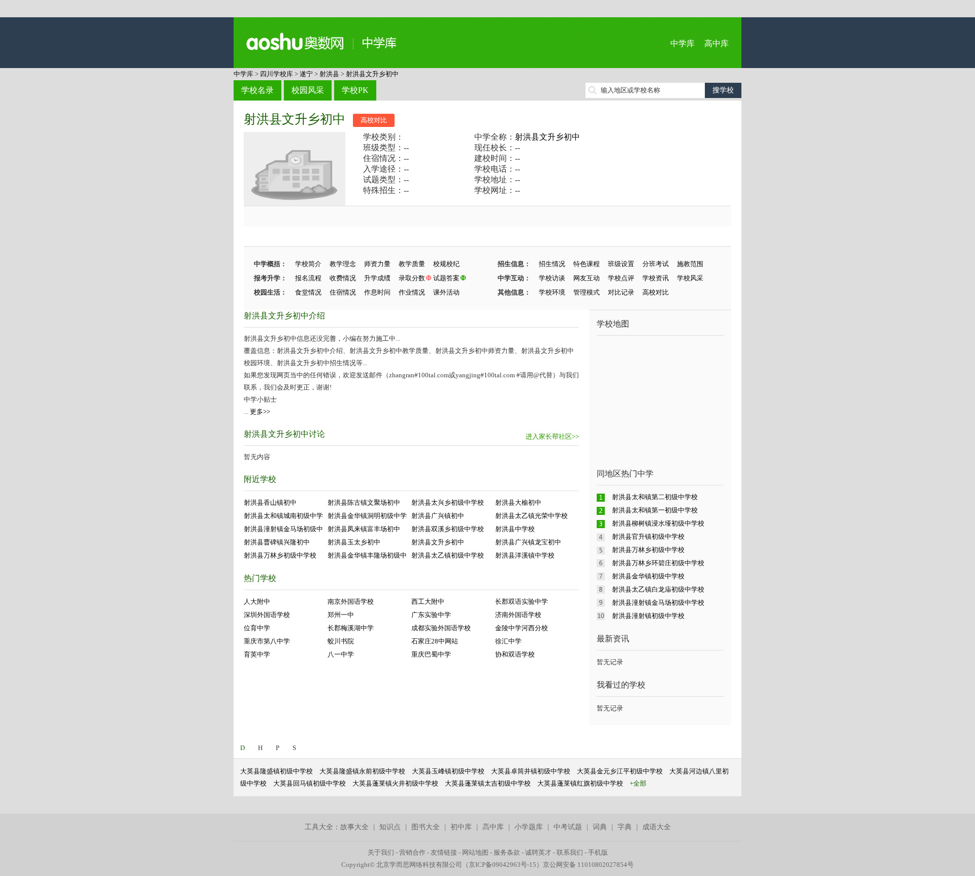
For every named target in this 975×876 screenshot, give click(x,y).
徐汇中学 (508, 641)
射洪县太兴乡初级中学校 (447, 502)
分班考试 (655, 264)
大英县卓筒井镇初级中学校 (530, 771)
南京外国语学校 (351, 601)
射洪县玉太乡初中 (354, 542)
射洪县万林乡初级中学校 (280, 555)
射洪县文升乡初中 (372, 74)
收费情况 (343, 278)
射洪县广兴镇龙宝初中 (528, 542)
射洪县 (329, 74)
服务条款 (507, 852)
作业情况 (412, 292)
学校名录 (257, 90)
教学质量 (412, 264)
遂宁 (306, 74)
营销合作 (412, 852)
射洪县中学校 (515, 529)
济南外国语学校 (518, 615)
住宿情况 (343, 292)
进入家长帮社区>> (552, 436)
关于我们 (381, 852)
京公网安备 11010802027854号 (588, 864)
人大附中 (257, 601)
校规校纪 (446, 264)
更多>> (260, 411)
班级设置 (621, 264)
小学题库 (528, 827)
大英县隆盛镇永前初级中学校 (362, 771)
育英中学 (257, 654)
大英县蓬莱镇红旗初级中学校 (580, 783)
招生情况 (552, 264)
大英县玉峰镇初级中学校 (448, 771)
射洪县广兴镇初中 (437, 516)
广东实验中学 (431, 615)
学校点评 (621, 278)
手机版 (598, 852)
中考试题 (568, 827)
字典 (625, 827)
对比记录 (621, 292)
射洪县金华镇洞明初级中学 (367, 516)
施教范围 (690, 264)
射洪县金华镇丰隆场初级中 (367, 555)
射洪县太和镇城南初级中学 (283, 516)
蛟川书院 (341, 641)
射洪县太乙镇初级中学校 (447, 555)
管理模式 (586, 292)
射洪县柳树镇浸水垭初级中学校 (658, 523)
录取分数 (412, 278)
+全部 (638, 783)
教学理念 (343, 264)
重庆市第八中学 (267, 641)
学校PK (355, 90)
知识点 (390, 827)
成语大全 (656, 827)
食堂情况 (308, 292)
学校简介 (308, 264)
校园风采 (307, 90)
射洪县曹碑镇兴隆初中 (277, 542)
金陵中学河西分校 (521, 628)
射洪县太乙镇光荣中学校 (531, 516)
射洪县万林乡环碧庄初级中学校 (658, 563)
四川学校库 (276, 74)
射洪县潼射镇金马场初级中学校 (658, 602)
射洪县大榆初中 (518, 502)
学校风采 (690, 278)
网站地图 (475, 852)
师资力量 (377, 264)
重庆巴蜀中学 (431, 654)
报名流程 (308, 278)
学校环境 (552, 292)
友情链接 (444, 852)
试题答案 (446, 278)
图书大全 (425, 827)
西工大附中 (427, 601)
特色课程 (586, 264)
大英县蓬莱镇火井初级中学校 (395, 783)
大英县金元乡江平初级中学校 (620, 771)
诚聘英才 (538, 852)
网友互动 (586, 278)
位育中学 (257, 628)
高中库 (716, 43)
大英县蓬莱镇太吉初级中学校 (488, 783)
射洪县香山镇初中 (270, 502)
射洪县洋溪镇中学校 (525, 555)
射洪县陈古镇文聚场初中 (364, 502)
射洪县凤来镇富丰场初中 (364, 529)
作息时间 (377, 292)
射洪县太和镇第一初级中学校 (655, 510)
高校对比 (374, 120)
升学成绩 (377, 278)
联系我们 (570, 852)
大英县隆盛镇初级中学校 (276, 771)
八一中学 (341, 654)
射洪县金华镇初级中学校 (648, 576)
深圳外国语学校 (267, 615)
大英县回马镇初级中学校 (309, 783)
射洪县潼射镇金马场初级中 (283, 529)
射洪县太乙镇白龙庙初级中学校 (658, 589)
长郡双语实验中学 (521, 601)
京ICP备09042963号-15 (502, 864)
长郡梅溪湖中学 (351, 628)
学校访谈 (552, 278)
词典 (600, 827)
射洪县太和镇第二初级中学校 (655, 497)
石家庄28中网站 (434, 641)
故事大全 (354, 827)
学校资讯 (655, 278)
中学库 (682, 43)
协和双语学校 (515, 654)
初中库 (461, 827)
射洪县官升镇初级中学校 (648, 536)
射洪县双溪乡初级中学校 (447, 529)
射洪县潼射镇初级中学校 (648, 616)
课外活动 (446, 292)
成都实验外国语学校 (441, 628)
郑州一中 (341, 615)
